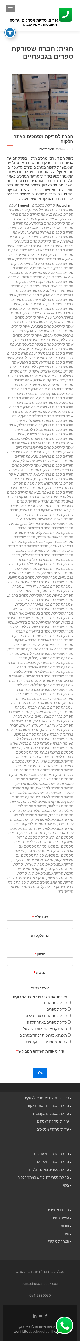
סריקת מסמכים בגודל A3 (34, 756)
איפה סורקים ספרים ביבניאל (52, 326)
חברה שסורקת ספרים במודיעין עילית (41, 655)
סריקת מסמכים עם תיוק (45, 873)
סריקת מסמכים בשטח (56, 770)
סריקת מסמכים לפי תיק (36, 833)
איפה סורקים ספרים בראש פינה (40, 454)
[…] (16, 198)
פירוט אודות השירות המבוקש (40, 1051)
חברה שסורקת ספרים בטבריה (50, 600)
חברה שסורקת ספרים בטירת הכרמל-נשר (42, 609)
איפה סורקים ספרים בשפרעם (41, 489)
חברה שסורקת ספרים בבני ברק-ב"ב (42, 557)
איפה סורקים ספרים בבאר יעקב (39, 245)
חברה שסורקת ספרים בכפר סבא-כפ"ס (42, 637)
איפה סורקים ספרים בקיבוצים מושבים (44, 431)
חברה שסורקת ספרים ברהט (41, 727)
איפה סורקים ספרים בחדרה (38, 295)
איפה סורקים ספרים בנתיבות (44, 395)
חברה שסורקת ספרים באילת (41, 510)
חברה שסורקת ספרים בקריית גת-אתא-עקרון (44, 709)
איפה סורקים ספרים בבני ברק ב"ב (40, 261)
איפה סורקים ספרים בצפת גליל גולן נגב (41, 427)
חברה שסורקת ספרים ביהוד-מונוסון (34, 622)
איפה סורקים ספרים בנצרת (44, 393)
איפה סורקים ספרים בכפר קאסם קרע (41, 346)
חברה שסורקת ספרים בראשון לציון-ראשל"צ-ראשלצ (41, 723)
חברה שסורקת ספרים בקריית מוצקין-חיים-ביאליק (40, 714)
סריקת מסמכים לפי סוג (30, 815)
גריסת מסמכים (58, 1210)
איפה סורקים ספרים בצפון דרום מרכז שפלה (45, 422)
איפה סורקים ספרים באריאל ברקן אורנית (40, 229)
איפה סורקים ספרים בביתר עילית (40, 259)
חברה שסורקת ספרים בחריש (29, 595)
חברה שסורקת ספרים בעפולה (42, 705)
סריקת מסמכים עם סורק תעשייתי (48, 864)
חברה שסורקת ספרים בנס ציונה (49, 689)
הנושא (40, 972)
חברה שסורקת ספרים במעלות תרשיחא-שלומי (44, 669)
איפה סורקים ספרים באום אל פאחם (41, 207)
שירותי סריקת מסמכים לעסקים (46, 1098)
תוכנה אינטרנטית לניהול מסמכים (43, 1035)
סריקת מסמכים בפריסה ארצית (39, 765)
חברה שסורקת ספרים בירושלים (49, 631)
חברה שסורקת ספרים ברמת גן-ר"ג (36, 743)
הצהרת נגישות (58, 1241)
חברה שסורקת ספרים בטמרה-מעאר (46, 613)
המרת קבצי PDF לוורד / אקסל (45, 1029)
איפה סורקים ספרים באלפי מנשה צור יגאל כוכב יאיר (43, 225)
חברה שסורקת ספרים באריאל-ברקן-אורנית (41, 523)
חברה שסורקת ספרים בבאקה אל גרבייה (43, 534)
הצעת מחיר (60, 1217)
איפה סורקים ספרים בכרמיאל (45, 351)
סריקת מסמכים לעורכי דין (54, 797)
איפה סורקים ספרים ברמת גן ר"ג (41, 476)
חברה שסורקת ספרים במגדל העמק (47, 653)
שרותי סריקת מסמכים (53, 1129)
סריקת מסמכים (43, 205)
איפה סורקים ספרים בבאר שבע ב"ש (40, 247)
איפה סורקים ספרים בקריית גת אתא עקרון (42, 443)
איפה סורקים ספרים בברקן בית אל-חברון (42, 265)
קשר (65, 1233)
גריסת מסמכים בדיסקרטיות (46, 1042)
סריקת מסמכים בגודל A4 (54, 761)
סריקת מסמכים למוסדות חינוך (36, 783)
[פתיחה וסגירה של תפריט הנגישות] (10, 32)
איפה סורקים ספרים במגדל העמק (40, 357)
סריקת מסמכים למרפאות (54, 788)
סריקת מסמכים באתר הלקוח (45, 1016)
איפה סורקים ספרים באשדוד (43, 234)
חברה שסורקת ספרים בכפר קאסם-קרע (44, 642)
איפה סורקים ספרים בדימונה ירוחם (44, 283)
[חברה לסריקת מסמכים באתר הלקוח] (40, 101)
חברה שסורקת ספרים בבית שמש (41, 550)
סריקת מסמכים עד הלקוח (44, 842)
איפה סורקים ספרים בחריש (42, 304)
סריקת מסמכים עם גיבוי (43, 851)
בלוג (66, 1185)
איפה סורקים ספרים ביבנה (32, 322)
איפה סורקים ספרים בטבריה (43, 306)
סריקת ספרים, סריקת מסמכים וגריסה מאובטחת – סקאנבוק (40, 22)
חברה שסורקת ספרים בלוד (28, 649)
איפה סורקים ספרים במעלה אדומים (41, 368)
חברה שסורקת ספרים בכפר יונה (44, 633)
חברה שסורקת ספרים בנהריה (41, 680)
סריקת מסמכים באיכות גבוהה (41, 749)
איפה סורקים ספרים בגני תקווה (40, 279)
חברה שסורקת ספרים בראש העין (43, 718)
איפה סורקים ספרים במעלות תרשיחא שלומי (41, 373)
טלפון (40, 954)
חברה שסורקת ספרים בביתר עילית (47, 555)
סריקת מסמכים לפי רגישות (53, 828)
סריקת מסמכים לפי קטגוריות (35, 824)
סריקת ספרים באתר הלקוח (47, 1022)
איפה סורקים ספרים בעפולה (44, 404)
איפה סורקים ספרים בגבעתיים (39, 277)
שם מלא (40, 917)
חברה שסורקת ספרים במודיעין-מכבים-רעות (45, 660)
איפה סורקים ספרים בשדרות (39, 487)
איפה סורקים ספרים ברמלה (38, 470)
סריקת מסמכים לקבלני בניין (49, 1161)
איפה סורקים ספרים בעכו (43, 402)
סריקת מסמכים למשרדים (29, 792)
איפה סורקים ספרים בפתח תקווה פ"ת (42, 418)
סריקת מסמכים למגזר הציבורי (41, 776)
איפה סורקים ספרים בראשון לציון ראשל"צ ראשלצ (44, 458)
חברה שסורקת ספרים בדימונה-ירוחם (45, 582)
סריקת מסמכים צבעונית (44, 882)
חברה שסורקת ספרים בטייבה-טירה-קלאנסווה (44, 602)
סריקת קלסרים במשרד (38, 886)
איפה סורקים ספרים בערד (31, 411)
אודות (65, 1225)
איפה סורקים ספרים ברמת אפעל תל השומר (41, 472)
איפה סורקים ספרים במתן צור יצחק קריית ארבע (40, 377)
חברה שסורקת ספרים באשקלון (45, 530)
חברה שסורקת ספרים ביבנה (41, 615)
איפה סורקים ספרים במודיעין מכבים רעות (40, 359)
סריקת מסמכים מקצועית (51, 1113)
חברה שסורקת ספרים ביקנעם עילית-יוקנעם (41, 626)
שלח (40, 1072)
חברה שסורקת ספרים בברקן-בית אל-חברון (46, 561)
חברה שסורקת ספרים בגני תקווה (33, 577)
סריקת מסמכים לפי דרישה (41, 801)
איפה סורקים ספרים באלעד (53, 223)
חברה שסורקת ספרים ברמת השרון (47, 747)
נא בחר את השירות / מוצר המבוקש (40, 996)
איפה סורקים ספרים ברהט (42, 463)
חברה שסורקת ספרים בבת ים (41, 566)
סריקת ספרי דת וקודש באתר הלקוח (43, 1177)
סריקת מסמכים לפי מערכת (41, 810)
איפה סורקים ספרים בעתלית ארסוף (47, 416)
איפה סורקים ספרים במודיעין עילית (42, 364)
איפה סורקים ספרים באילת (34, 219)
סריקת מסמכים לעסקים (51, 1154)
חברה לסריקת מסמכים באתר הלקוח (43, 139)
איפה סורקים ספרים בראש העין (39, 452)
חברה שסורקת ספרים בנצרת (44, 691)
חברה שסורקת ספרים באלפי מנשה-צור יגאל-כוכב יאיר (44, 516)
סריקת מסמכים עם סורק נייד (32, 860)
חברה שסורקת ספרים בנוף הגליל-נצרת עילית (41, 682)
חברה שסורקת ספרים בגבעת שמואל (44, 570)
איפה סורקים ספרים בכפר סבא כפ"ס (46, 344)
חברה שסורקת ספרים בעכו (41, 703)
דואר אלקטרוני (40, 935)
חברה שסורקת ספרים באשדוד (50, 528)
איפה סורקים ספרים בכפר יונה (36, 340)
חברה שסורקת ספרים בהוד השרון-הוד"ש (40, 584)
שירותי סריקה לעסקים (53, 1121)
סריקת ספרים (56, 1009)
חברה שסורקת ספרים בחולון (42, 588)
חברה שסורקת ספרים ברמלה (37, 734)
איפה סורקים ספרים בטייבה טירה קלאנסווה (41, 310)
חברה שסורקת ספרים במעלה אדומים (40, 664)
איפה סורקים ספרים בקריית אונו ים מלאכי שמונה (42, 436)
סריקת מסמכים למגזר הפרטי (41, 774)
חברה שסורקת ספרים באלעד (41, 512)
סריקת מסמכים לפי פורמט (53, 819)
